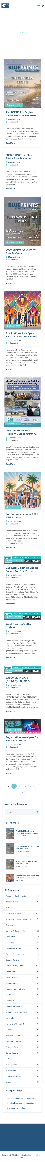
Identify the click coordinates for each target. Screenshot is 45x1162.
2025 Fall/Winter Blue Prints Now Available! (19, 156)
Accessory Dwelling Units (16, 896)
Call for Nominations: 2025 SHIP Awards (22, 515)
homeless (30, 1098)
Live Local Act (12, 1108)
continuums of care (13, 948)
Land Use (9, 995)
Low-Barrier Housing (14, 1006)
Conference (10, 937)
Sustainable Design (13, 1076)
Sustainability (11, 1070)
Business (9, 925)
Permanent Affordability (15, 1024)
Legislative (10, 1001)
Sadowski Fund (12, 1047)
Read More (10, 143)
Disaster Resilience (13, 960)
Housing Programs (14, 1103)
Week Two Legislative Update (19, 625)
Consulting (10, 942)
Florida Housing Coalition (16, 966)
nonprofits (10, 1018)
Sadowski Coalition (13, 1041)
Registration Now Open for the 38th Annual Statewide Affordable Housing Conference (22, 739)
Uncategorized (11, 1082)
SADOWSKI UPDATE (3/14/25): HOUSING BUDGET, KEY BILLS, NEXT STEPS (21, 679)
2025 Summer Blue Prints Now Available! (21, 251)
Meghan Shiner (14, 119)
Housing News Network (15, 989)
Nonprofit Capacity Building (17, 1012)
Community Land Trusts (15, 931)
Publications (10, 1030)
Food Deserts (11, 972)
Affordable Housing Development (19, 919)
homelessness (11, 983)
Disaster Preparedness (15, 954)
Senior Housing (12, 1053)
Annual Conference (15, 1098)
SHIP (8, 1059)
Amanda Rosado (14, 340)
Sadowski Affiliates (13, 1035)
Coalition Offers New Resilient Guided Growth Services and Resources (20, 432)
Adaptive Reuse (12, 902)
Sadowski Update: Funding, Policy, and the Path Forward (22, 569)
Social (24, 1108)
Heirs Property (12, 977)
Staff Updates (11, 1065)
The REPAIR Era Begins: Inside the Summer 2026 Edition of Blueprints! (21, 113)
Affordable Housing (13, 913)
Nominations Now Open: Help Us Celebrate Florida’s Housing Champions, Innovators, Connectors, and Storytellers (22, 335)
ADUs (8, 908)
